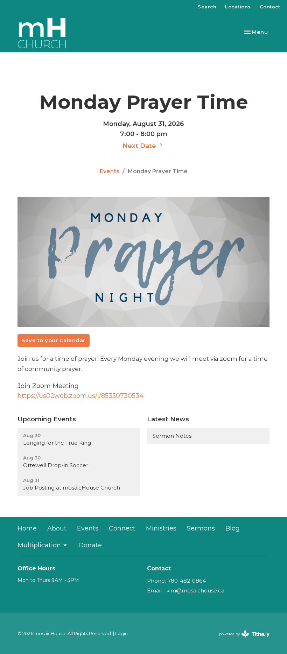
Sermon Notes (172, 436)
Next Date (140, 146)
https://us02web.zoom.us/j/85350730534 (81, 396)
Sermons (201, 528)
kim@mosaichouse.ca (195, 590)
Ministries (161, 528)
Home (27, 528)
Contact (270, 6)
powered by (241, 640)
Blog (232, 528)
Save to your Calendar (53, 340)
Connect (122, 528)
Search (207, 6)
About (56, 528)
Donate (90, 545)
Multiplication (39, 545)
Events (109, 171)
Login (121, 633)
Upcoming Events (47, 419)
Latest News (168, 419)
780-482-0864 (187, 580)
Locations (238, 6)
